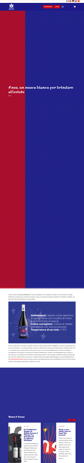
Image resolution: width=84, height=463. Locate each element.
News (9, 95)
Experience (48, 6)
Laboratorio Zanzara (17, 359)
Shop (57, 6)
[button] (74, 420)
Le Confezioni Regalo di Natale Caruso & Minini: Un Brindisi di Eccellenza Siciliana (31, 434)
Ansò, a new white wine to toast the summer (65, 432)
